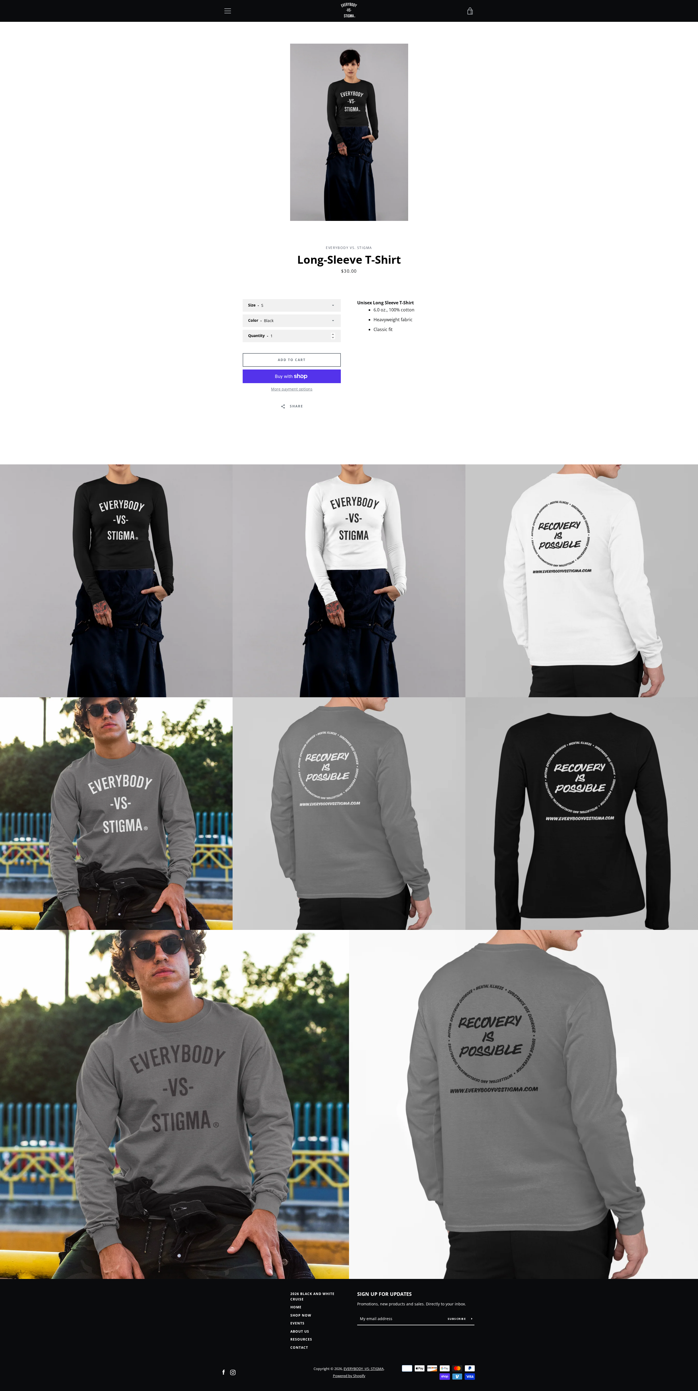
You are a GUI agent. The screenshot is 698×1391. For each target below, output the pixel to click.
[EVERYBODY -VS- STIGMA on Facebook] (223, 1372)
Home (296, 1307)
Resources (301, 1339)
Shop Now (300, 1315)
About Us (299, 1331)
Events (297, 1323)
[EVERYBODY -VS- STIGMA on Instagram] (233, 1372)
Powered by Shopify (349, 1375)
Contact (299, 1347)
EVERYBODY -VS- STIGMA (364, 1368)
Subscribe (457, 1319)
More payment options (291, 389)
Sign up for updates (384, 1294)
